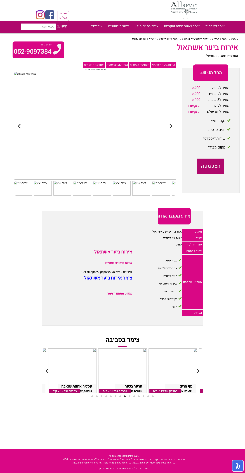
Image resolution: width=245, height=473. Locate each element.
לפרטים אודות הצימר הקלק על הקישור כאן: (106, 272)
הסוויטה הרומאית (94, 65)
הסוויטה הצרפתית (117, 65)
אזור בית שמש (229, 56)
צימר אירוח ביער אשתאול (108, 278)
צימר (235, 39)
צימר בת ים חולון (146, 26)
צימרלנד (96, 26)
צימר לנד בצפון (107, 468)
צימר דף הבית (215, 26)
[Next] (197, 371)
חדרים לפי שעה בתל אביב (129, 468)
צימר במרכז (220, 39)
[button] (237, 465)
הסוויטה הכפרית (139, 65)
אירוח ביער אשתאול (163, 65)
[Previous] (47, 371)
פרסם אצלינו (63, 15)
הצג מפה (210, 166)
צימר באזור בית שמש (196, 39)
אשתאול (212, 56)
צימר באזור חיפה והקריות (182, 26)
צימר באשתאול (169, 39)
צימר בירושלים (118, 26)
